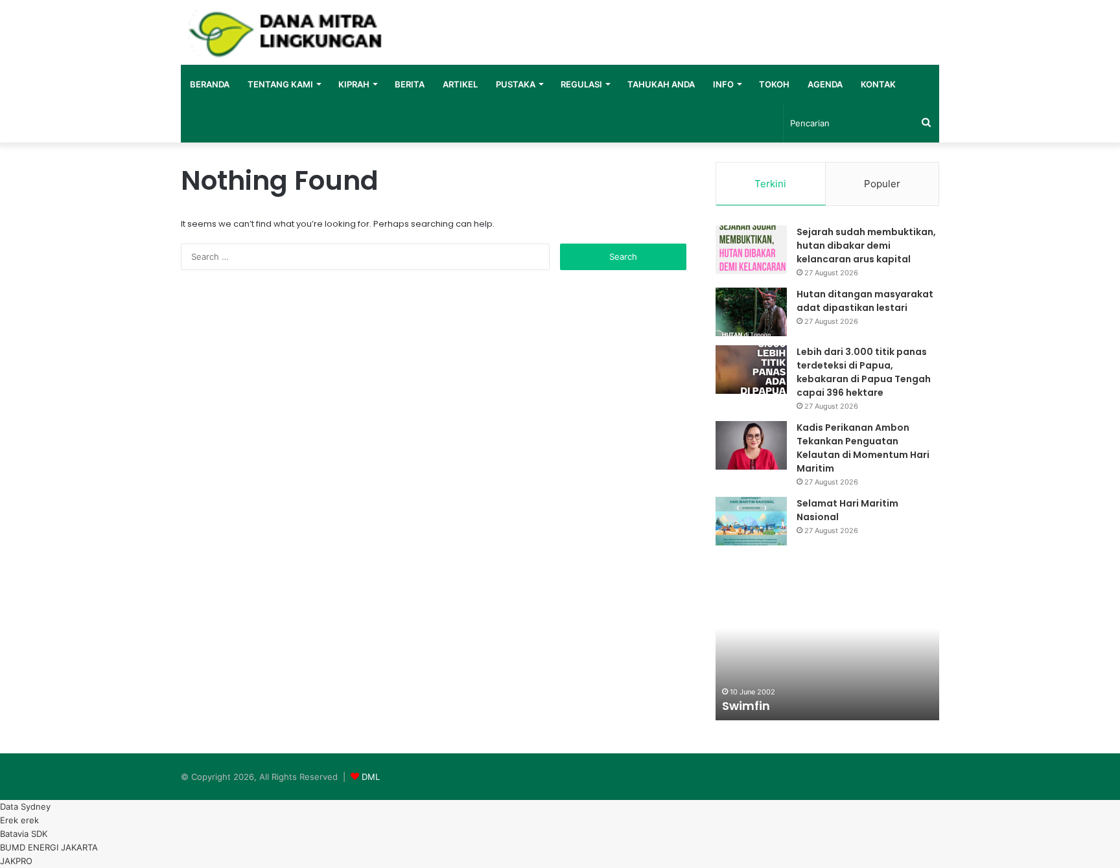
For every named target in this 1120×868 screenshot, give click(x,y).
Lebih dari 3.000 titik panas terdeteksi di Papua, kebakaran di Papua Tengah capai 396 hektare (864, 372)
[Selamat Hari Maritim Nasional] (751, 521)
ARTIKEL (460, 84)
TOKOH (774, 84)
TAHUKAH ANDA (661, 84)
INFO (723, 84)
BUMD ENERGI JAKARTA (49, 847)
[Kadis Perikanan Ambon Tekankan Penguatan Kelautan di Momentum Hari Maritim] (751, 445)
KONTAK (878, 84)
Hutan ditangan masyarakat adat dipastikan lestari (865, 301)
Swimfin (746, 706)
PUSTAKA (515, 84)
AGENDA (825, 84)
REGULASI (581, 84)
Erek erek (19, 820)
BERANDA (209, 84)
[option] (827, 649)
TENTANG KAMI (280, 84)
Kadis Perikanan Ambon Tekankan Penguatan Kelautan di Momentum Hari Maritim (863, 448)
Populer (882, 183)
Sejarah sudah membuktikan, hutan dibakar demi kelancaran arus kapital (866, 245)
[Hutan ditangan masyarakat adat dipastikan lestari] (751, 312)
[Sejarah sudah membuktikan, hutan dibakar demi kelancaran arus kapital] (751, 249)
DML (371, 776)
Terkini (770, 183)
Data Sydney (25, 806)
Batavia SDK (23, 833)
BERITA (410, 84)
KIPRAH (353, 84)
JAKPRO (16, 861)
